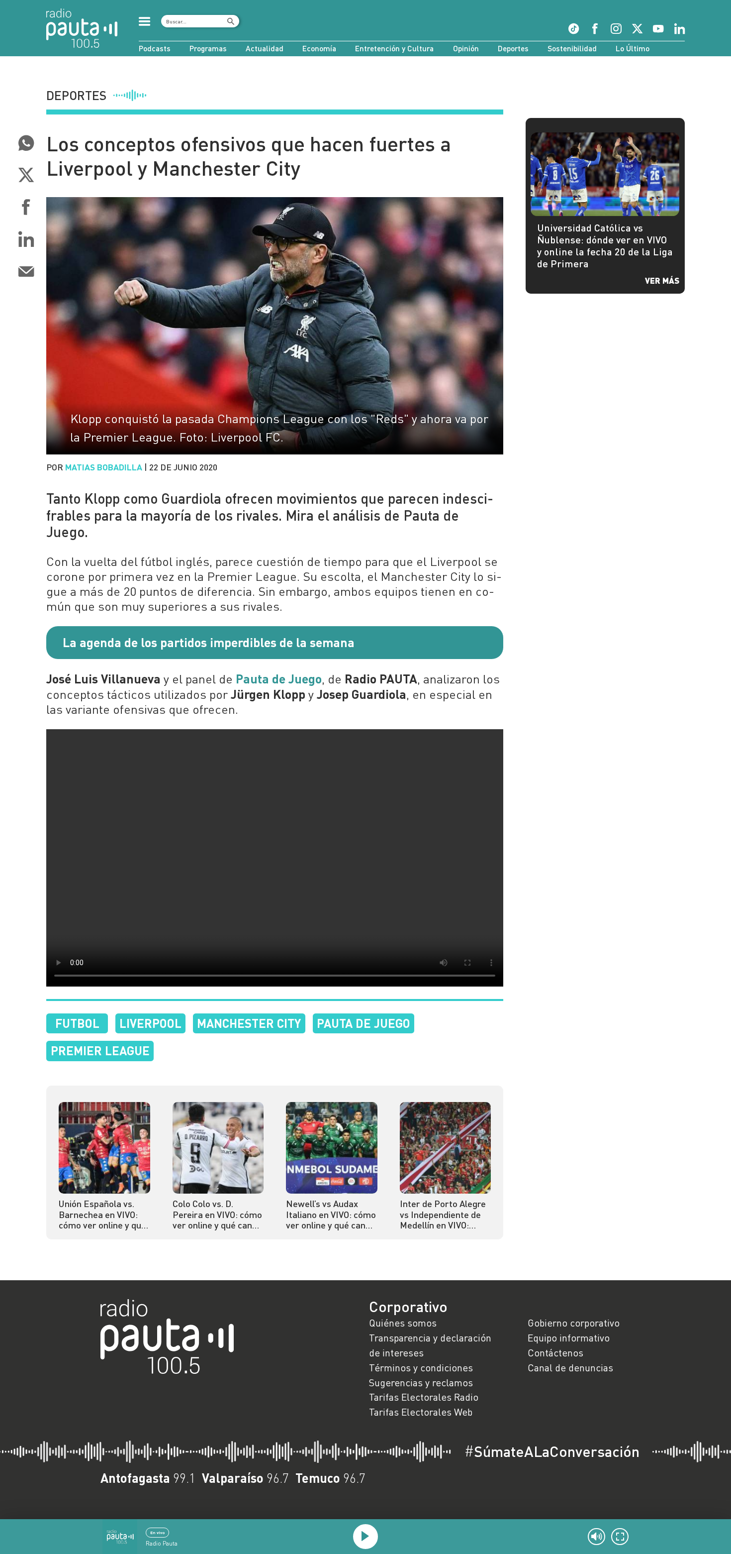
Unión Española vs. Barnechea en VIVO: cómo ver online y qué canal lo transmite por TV (103, 1215)
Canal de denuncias (570, 1367)
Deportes (513, 48)
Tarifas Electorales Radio (423, 1397)
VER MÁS (662, 280)
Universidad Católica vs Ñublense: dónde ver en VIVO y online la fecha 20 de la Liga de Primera (605, 245)
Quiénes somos (403, 1323)
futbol (77, 1023)
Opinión (466, 48)
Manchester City (249, 1023)
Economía (319, 48)
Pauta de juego (363, 1023)
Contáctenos (555, 1352)
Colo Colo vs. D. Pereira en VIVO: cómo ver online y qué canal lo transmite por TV (217, 1215)
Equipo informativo (569, 1337)
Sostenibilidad (572, 48)
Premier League (100, 1050)
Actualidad (264, 48)
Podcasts (155, 48)
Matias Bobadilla (103, 466)
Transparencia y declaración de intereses (430, 1345)
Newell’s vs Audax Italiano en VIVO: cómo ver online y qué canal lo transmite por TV (331, 1215)
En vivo (157, 1532)
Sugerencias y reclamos (421, 1382)
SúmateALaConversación (552, 1451)
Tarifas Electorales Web (420, 1412)
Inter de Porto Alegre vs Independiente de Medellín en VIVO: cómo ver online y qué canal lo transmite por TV (444, 1215)
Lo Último (632, 48)
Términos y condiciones (421, 1367)
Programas (208, 48)
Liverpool (150, 1023)
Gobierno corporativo (574, 1323)
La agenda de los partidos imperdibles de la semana (209, 642)
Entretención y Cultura (394, 48)
